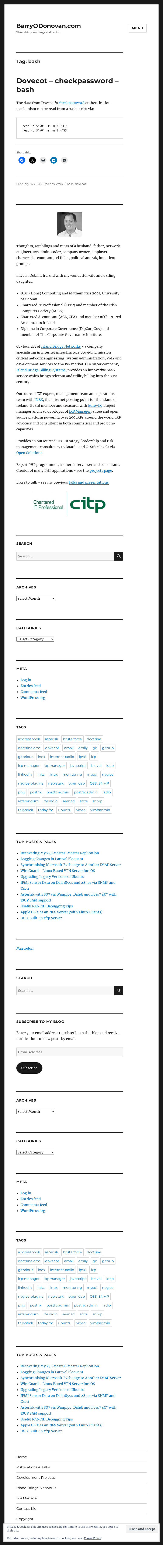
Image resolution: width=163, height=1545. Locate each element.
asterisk (51, 739)
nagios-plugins (30, 783)
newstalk (56, 783)
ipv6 (82, 757)
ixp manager (28, 766)
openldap (77, 783)
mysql (92, 774)
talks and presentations (89, 482)
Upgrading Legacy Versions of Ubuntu (52, 876)
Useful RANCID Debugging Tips (47, 906)
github (108, 748)
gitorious (25, 757)
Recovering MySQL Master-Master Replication (60, 853)
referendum (28, 801)
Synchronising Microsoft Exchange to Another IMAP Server (71, 865)
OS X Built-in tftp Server (41, 918)
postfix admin (86, 792)
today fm (45, 810)
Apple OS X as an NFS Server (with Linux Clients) (62, 912)
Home (21, 1457)
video (81, 810)
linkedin (25, 774)
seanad (68, 801)
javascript (78, 766)
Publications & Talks (33, 1467)
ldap (110, 766)
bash (70, 184)
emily (83, 748)
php (21, 792)
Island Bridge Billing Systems (41, 370)
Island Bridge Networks (61, 346)
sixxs (84, 801)
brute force (72, 739)
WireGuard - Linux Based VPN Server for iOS (58, 871)
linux (53, 774)
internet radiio (62, 757)
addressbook (29, 739)
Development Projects (35, 1478)
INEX (38, 399)
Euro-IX (95, 405)
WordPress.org (33, 697)
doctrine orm (29, 748)
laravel (96, 766)
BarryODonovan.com (48, 25)
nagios (107, 774)
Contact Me (26, 1509)
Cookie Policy (92, 1538)
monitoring (72, 774)
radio (107, 792)
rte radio (51, 801)
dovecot (80, 184)
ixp (93, 757)
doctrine (94, 739)
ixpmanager (54, 766)
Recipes (49, 184)
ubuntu (64, 810)
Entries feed (31, 686)
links (41, 774)
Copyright (25, 1519)
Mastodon (25, 948)
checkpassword (71, 103)
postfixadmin (57, 792)
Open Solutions (29, 453)
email (68, 748)
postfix (36, 792)
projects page (101, 470)
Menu (137, 28)
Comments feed (34, 692)
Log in (26, 680)
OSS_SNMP (99, 783)
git (95, 748)
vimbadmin (100, 810)
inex (41, 757)
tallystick (25, 810)
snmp (98, 801)
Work (59, 184)
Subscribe (29, 1068)
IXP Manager (80, 411)
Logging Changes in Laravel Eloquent (52, 859)
